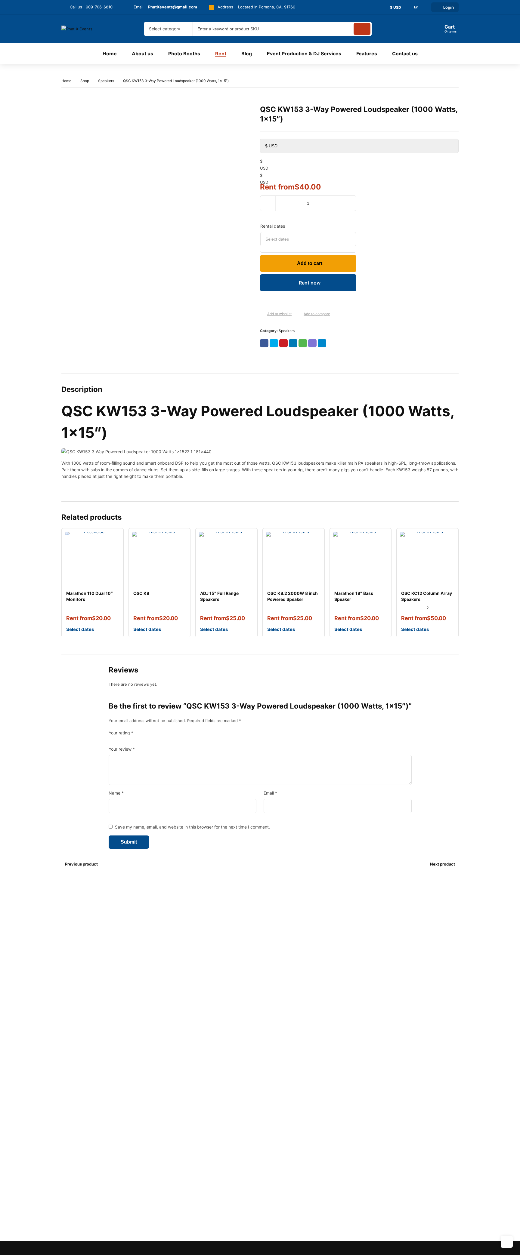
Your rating (121, 732)
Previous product (81, 864)
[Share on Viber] (312, 343)
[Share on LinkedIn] (293, 343)
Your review (122, 749)
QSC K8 (141, 593)
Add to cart (309, 263)
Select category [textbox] (164, 28)
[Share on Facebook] (264, 343)
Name (116, 792)
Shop (84, 80)
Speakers (106, 80)
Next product (442, 864)
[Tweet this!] (274, 343)
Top (507, 1242)
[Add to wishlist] (262, 314)
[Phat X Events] (86, 28)
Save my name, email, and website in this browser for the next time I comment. (192, 826)
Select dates (80, 629)
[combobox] (168, 29)
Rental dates (272, 226)
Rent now (309, 283)
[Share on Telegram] (322, 343)
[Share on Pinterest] (283, 343)
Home (66, 80)
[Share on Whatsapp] (303, 343)
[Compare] (298, 314)
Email (270, 792)
